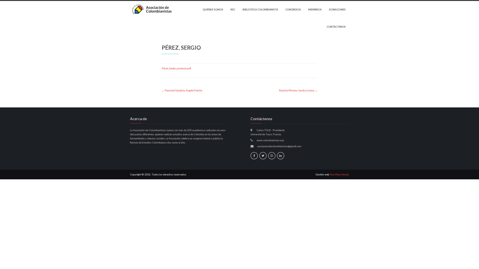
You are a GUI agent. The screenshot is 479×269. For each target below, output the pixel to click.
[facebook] (254, 155)
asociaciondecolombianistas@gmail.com (279, 146)
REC (233, 9)
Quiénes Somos (213, 9)
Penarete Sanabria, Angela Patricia (182, 90)
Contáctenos (336, 26)
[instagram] (271, 155)
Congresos (293, 9)
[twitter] (263, 155)
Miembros (315, 9)
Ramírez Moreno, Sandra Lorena (298, 90)
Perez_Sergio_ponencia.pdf (176, 68)
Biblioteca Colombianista (260, 9)
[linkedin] (280, 155)
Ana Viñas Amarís (339, 174)
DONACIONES (337, 9)
